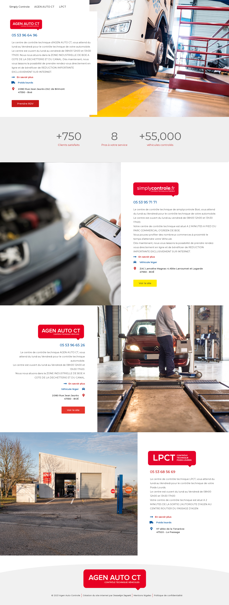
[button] (25, 103)
